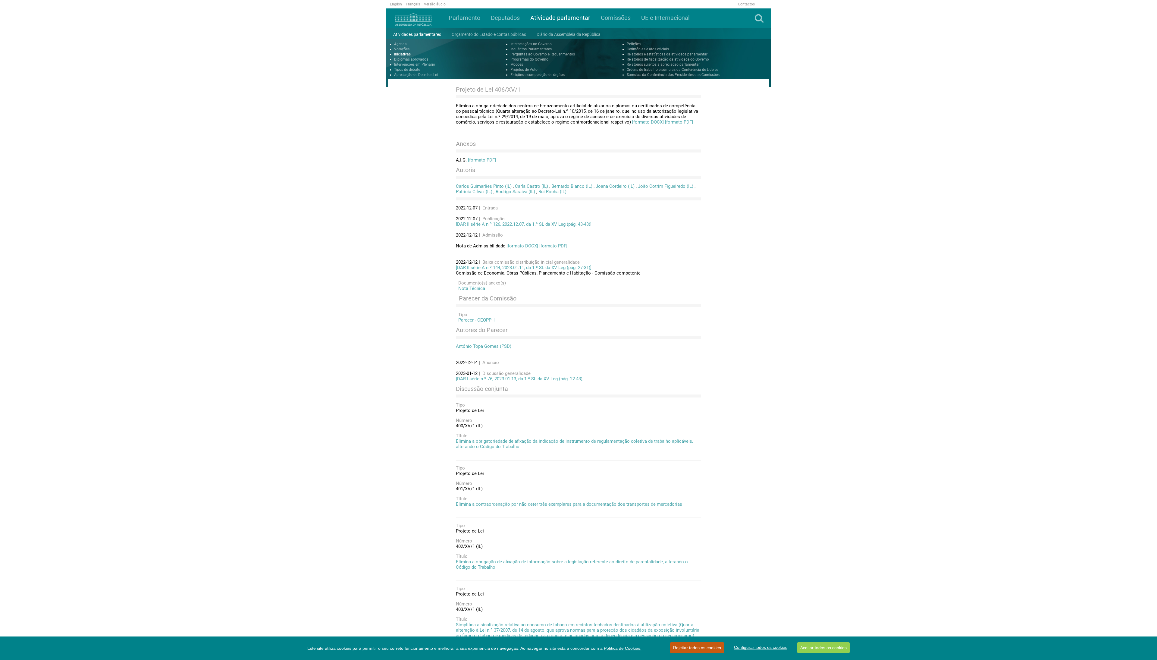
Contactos (746, 4)
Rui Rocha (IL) (552, 191)
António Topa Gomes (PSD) (483, 346)
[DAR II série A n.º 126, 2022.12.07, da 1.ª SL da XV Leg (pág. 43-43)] (523, 224)
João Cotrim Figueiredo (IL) (665, 186)
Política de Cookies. (622, 648)
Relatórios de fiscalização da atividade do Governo (668, 59)
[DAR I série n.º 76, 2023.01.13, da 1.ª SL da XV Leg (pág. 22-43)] (520, 379)
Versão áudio (435, 4)
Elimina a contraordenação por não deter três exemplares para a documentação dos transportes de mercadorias (569, 504)
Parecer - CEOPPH (475, 320)
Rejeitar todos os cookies (697, 647)
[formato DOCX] (648, 122)
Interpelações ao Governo (531, 44)
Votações (401, 49)
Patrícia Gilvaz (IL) (474, 191)
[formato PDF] (679, 122)
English (396, 4)
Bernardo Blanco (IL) (571, 186)
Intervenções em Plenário (414, 64)
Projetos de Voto (524, 70)
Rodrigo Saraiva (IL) (515, 191)
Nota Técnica (470, 288)
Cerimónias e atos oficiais (648, 49)
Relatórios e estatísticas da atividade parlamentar (667, 54)
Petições (634, 44)
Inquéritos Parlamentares (531, 49)
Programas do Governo (529, 59)
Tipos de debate (407, 70)
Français (413, 4)
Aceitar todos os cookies (823, 647)
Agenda (400, 44)
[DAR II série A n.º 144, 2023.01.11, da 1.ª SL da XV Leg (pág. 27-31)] (523, 267)
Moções (516, 64)
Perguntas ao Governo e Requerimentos (542, 54)
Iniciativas (402, 54)
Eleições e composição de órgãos (537, 75)
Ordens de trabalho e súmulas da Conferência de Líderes (672, 70)
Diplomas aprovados (411, 59)
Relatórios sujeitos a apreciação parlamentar (663, 64)
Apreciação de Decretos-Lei (416, 75)
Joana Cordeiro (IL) (615, 186)
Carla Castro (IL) (531, 186)
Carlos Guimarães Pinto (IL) (484, 186)
